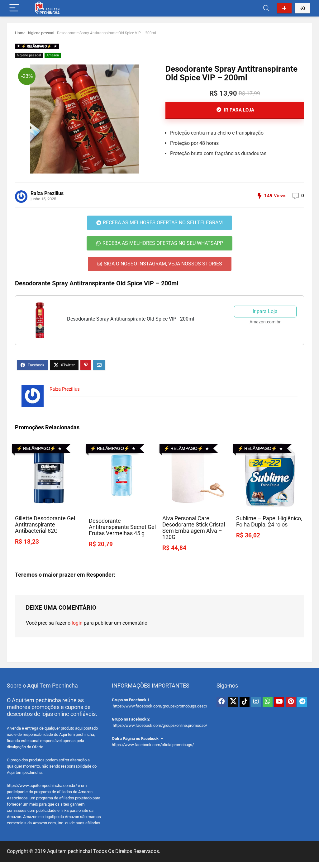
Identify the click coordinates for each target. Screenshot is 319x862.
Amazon (52, 55)
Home (20, 33)
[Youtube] (279, 702)
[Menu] (14, 8)
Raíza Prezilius (47, 193)
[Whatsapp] (268, 702)
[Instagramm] (256, 702)
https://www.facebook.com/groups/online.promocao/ (160, 725)
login (77, 623)
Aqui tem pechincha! (69, 851)
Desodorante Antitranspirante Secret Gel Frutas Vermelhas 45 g (122, 527)
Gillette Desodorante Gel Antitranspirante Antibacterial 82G (45, 524)
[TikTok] (245, 702)
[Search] (266, 8)
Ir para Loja (265, 311)
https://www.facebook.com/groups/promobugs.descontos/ (165, 706)
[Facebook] (221, 702)
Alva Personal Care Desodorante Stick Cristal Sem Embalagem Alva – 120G (193, 527)
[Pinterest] (291, 702)
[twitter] (233, 702)
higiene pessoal (41, 33)
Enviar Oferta (284, 8)
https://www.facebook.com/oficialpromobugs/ (153, 744)
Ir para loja (238, 110)
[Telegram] (302, 702)
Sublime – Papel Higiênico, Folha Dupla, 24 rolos (269, 521)
